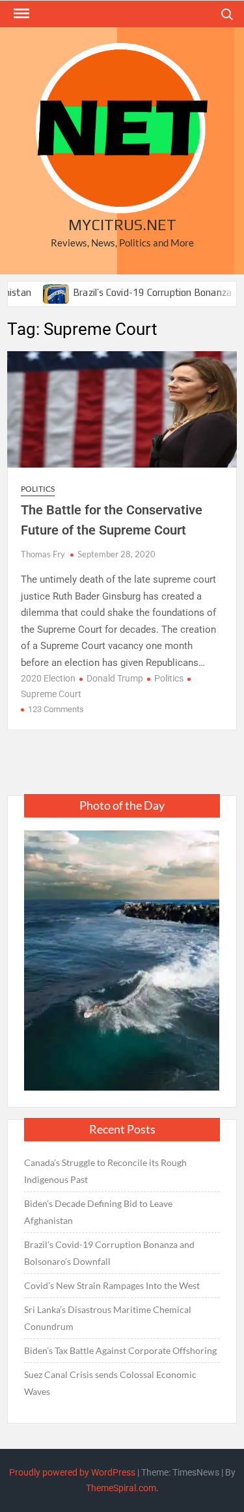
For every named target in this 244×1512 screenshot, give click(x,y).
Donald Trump (115, 678)
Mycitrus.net (122, 224)
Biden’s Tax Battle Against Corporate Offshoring (120, 1350)
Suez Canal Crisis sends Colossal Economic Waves (110, 1383)
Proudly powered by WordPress (72, 1472)
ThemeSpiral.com (121, 1488)
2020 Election (48, 678)
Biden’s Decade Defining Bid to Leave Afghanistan (98, 1212)
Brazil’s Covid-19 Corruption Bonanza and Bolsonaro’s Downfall (109, 1253)
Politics (38, 489)
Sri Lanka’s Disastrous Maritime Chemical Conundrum (107, 1318)
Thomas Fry (43, 554)
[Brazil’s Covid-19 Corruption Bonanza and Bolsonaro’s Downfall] (39, 292)
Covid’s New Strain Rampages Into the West (112, 1285)
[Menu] (20, 14)
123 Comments (56, 709)
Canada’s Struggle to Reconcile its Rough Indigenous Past (105, 1171)
